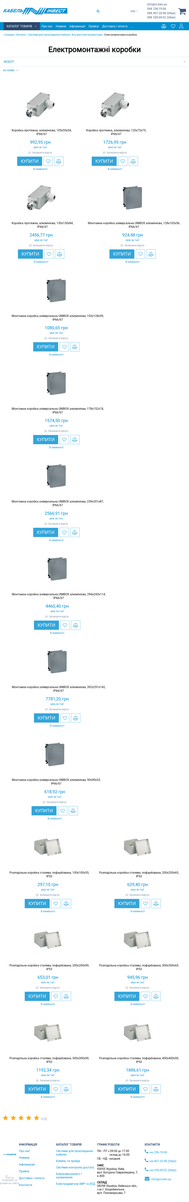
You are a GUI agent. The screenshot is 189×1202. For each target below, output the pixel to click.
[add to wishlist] (48, 161)
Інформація (77, 26)
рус (132, 15)
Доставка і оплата (115, 26)
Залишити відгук (42, 152)
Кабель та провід (68, 1161)
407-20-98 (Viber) (161, 13)
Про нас (47, 26)
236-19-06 (156, 9)
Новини (61, 26)
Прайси (94, 26)
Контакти (25, 1185)
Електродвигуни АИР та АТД (75, 1184)
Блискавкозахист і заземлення (69, 1175)
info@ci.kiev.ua (161, 1179)
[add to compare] (58, 161)
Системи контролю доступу (75, 1167)
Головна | (9, 34)
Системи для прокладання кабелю (74, 1152)
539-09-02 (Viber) (161, 17)
